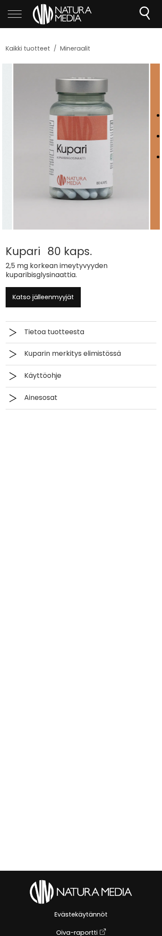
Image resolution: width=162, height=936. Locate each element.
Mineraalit (75, 48)
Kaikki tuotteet (28, 48)
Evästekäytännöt (81, 915)
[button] (81, 398)
